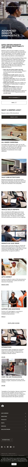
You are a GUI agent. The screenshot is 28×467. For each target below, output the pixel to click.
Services (3, 6)
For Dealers (21, 455)
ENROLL (13, 102)
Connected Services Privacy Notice (9, 455)
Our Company (4, 413)
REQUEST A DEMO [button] (5, 284)
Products (3, 419)
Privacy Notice (12, 453)
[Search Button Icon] (25, 2)
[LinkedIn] (7, 447)
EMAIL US (3, 316)
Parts (2, 423)
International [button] (6, 439)
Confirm (14, 464)
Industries (4, 416)
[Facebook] (2, 447)
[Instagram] (13, 447)
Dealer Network (5, 429)
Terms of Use (4, 453)
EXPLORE (3, 357)
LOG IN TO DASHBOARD (13, 97)
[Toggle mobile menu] (21, 3)
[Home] (2, 406)
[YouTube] (11, 447)
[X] (5, 447)
